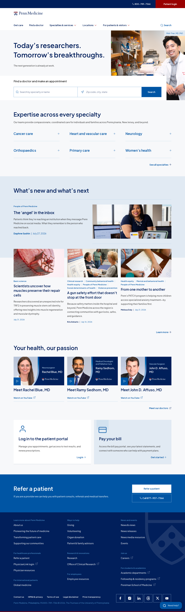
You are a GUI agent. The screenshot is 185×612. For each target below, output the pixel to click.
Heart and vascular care (88, 134)
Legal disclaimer (71, 597)
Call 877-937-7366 (153, 498)
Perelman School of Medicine (136, 585)
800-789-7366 (143, 4)
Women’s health (138, 150)
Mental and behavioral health (150, 281)
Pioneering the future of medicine (31, 531)
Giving (70, 525)
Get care (18, 25)
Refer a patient (152, 488)
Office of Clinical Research (81, 564)
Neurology (133, 134)
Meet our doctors (158, 408)
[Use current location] (82, 92)
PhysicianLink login (24, 564)
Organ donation (75, 537)
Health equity (73, 284)
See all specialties (159, 164)
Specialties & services (61, 25)
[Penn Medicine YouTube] (167, 598)
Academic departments (133, 572)
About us (18, 525)
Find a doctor (36, 25)
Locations (88, 25)
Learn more (162, 332)
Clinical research (75, 281)
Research (72, 558)
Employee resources (78, 578)
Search (167, 25)
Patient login (170, 4)
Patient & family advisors (80, 543)
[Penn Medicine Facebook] (120, 598)
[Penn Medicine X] (158, 598)
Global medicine (22, 585)
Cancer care (23, 134)
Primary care (80, 150)
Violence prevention (107, 288)
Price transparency (92, 597)
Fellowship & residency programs (138, 578)
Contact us (19, 597)
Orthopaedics (25, 150)
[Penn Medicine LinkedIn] (139, 598)
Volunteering (74, 531)
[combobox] (49, 92)
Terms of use (53, 597)
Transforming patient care (27, 537)
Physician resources (24, 570)
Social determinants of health (81, 288)
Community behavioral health (100, 281)
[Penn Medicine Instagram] (130, 598)
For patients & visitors (115, 25)
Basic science (20, 281)
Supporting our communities (29, 543)
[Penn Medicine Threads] (148, 598)
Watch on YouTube (23, 398)
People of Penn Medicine (25, 206)
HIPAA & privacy (35, 597)
